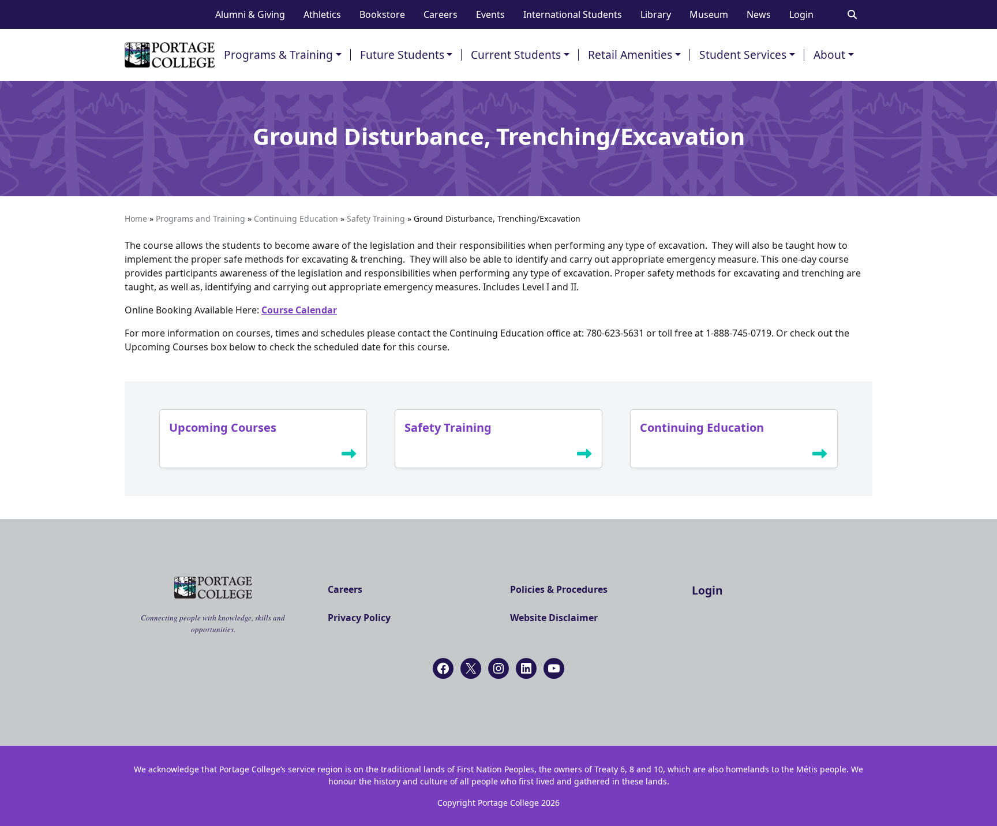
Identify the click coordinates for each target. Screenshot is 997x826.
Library (655, 14)
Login (801, 14)
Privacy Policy (359, 617)
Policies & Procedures (559, 589)
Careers (440, 14)
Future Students (402, 54)
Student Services (742, 54)
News (759, 14)
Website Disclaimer (554, 617)
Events (490, 14)
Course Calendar (299, 310)
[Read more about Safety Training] (584, 456)
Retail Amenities (630, 54)
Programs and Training (200, 218)
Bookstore (382, 14)
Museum (708, 14)
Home (136, 218)
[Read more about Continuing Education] (820, 456)
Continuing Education (296, 218)
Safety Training (376, 218)
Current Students (516, 54)
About (829, 54)
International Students (572, 14)
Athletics (322, 14)
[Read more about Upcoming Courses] (349, 456)
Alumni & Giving (250, 14)
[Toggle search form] (852, 14)
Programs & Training (278, 54)
